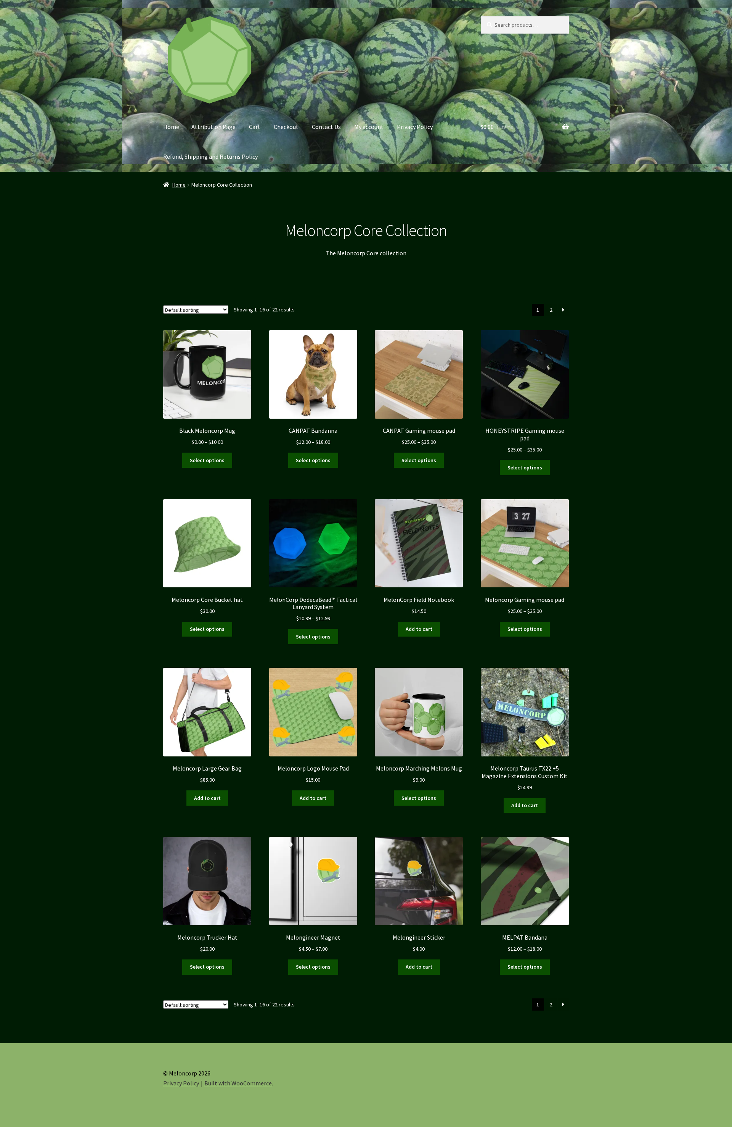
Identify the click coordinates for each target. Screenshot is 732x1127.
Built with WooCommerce (238, 1083)
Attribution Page (213, 127)
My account (369, 127)
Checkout (286, 127)
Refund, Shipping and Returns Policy (210, 156)
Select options (207, 460)
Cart (254, 127)
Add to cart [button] (419, 629)
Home (171, 127)
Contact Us (326, 127)
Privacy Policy (415, 127)
